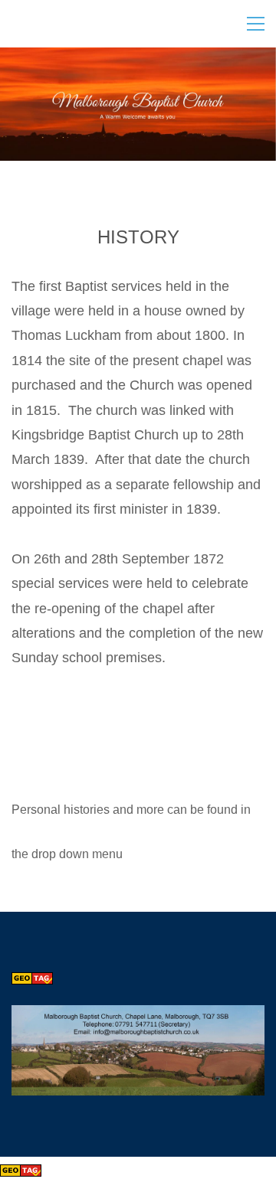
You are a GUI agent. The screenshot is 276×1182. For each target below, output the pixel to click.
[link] (138, 1017)
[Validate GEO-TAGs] (32, 977)
